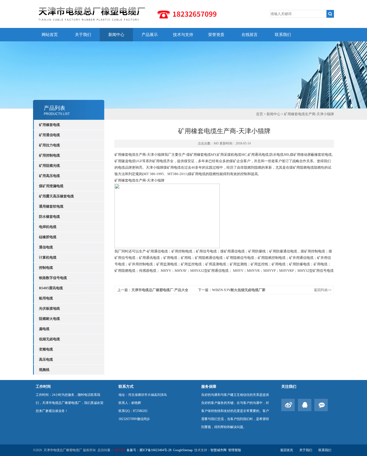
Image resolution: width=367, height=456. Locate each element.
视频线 (44, 370)
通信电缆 (46, 247)
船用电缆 (46, 298)
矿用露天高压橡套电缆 (56, 196)
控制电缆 (46, 268)
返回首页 (286, 450)
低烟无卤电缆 (49, 339)
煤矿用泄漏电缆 (51, 186)
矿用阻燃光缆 (49, 166)
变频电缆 (46, 349)
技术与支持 (183, 34)
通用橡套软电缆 (51, 206)
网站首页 (50, 34)
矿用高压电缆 (49, 176)
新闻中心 (116, 34)
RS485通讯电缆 (51, 288)
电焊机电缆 (47, 227)
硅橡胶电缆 (47, 237)
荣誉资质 (216, 34)
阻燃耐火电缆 (49, 319)
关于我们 (83, 34)
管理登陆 (234, 450)
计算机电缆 (47, 257)
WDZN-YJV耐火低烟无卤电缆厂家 (238, 290)
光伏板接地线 (49, 308)
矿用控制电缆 (49, 155)
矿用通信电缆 (49, 135)
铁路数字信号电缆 (53, 278)
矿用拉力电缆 (49, 145)
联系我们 (283, 34)
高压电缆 (46, 359)
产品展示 (150, 34)
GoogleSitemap (183, 450)
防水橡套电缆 (49, 217)
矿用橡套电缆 (49, 125)
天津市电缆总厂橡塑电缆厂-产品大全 (159, 290)
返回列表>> (323, 290)
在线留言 (250, 34)
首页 (259, 114)
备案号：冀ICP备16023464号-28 (149, 450)
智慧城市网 (218, 450)
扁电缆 (44, 329)
